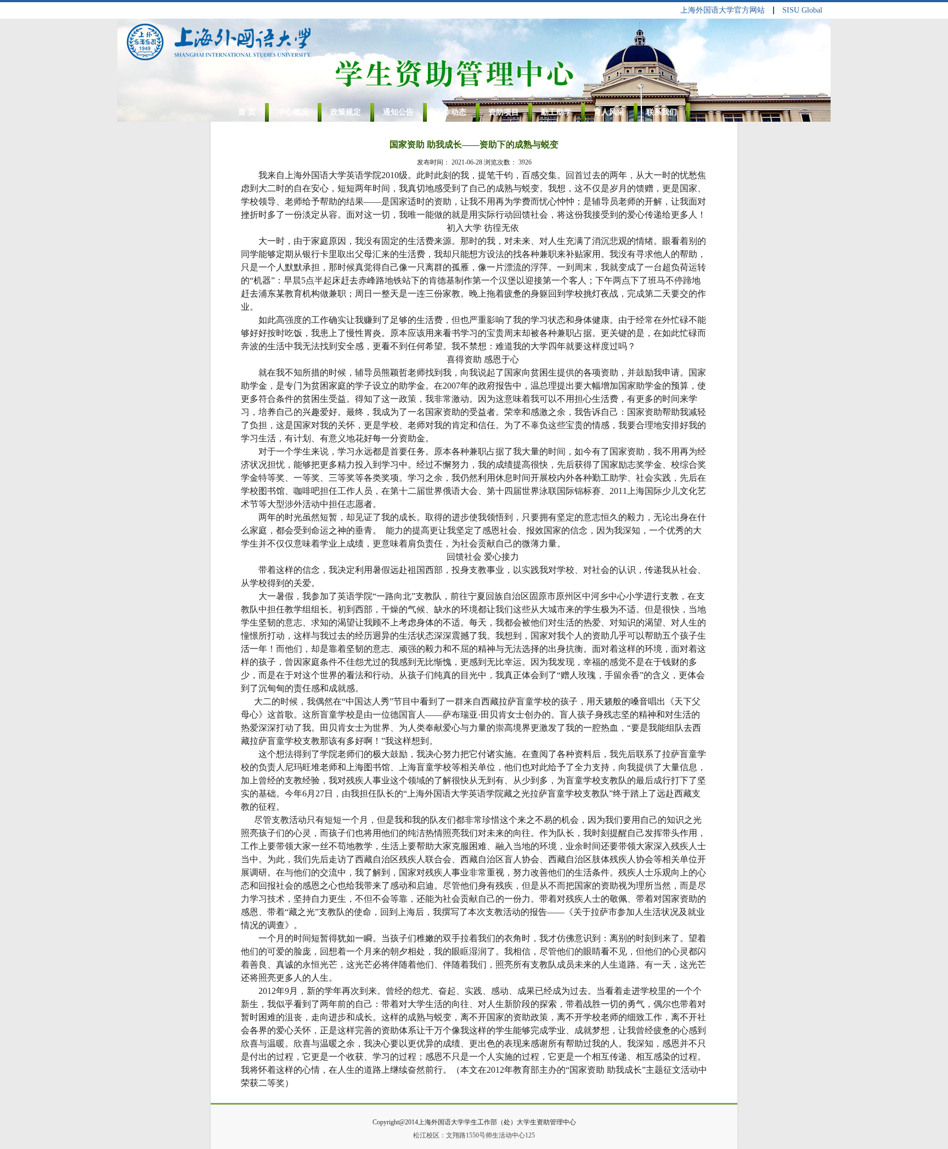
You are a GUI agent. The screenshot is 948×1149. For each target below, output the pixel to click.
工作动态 (451, 112)
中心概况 (293, 112)
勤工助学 (556, 112)
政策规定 (345, 112)
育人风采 (609, 112)
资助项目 (503, 112)
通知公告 (398, 112)
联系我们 (661, 112)
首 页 (247, 112)
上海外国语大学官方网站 (722, 10)
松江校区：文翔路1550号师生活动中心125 (474, 1135)
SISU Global (802, 10)
